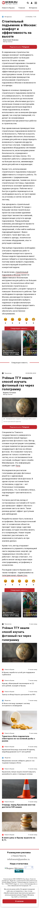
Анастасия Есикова (10, 40)
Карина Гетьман (9, 393)
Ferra (18, 466)
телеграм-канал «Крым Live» (14, 575)
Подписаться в (19, 47)
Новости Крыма (9, 669)
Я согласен (19, 901)
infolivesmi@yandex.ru (18, 859)
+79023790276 (18, 856)
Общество (8, 700)
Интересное (8, 16)
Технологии (8, 373)
